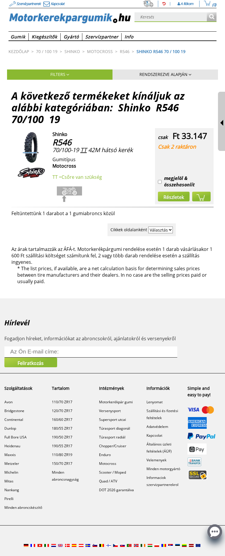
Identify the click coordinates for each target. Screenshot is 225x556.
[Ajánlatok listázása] (212, 17)
